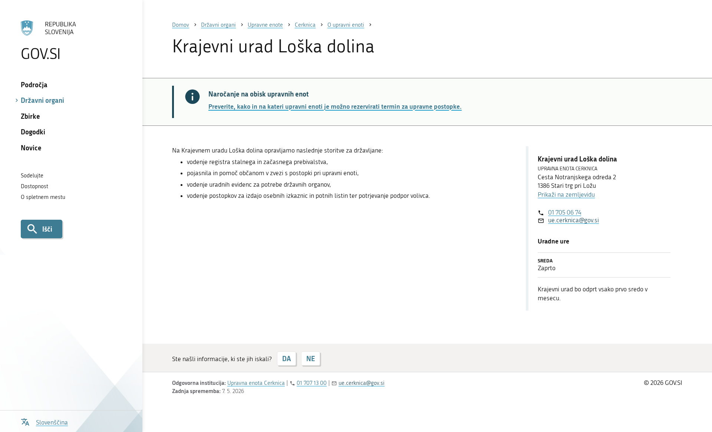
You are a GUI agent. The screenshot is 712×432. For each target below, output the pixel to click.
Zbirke (30, 116)
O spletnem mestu (43, 197)
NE (310, 358)
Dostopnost (34, 186)
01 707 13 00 (312, 383)
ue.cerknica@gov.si (573, 220)
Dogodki (33, 132)
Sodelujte (32, 175)
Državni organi (42, 100)
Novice (31, 148)
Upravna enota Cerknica (256, 383)
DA (286, 358)
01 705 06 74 (564, 212)
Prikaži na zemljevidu (566, 194)
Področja (34, 84)
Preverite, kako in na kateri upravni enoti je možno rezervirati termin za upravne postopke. (335, 106)
